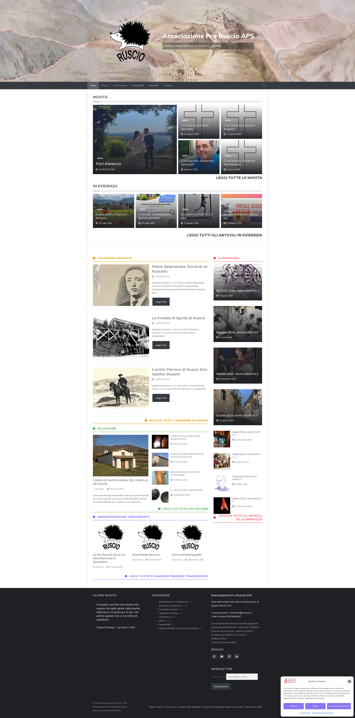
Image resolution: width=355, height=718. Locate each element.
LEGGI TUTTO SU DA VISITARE (185, 508)
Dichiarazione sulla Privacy (322, 713)
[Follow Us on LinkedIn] (236, 656)
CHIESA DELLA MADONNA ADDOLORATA (185, 437)
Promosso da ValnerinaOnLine (107, 710)
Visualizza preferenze (339, 706)
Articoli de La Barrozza (170, 605)
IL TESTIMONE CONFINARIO (186, 490)
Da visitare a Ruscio (168, 609)
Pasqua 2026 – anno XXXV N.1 (237, 332)
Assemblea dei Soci (146, 554)
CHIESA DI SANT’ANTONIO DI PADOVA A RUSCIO (187, 455)
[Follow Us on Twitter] (221, 656)
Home (93, 85)
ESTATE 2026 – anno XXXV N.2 (237, 290)
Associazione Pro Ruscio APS (208, 36)
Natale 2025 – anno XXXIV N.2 (237, 374)
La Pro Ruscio (120, 85)
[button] (349, 681)
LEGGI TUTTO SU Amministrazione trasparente (168, 576)
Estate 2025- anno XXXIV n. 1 (236, 415)
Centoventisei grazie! (186, 554)
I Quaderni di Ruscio (168, 613)
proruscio (100, 489)
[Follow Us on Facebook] (214, 656)
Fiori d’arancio (108, 164)
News (100, 158)
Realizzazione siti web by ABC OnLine (110, 707)
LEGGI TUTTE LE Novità (239, 178)
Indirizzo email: (218, 676)
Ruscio (105, 85)
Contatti (168, 85)
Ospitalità (154, 85)
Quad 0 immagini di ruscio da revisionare (178, 628)
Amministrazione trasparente (173, 601)
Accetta (293, 706)
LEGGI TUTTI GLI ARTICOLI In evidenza (224, 235)
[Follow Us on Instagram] (229, 656)
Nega (315, 706)
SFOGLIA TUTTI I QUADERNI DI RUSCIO (178, 420)
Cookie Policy (305, 713)
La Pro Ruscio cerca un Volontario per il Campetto (109, 558)
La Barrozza (165, 616)
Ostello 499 (138, 85)
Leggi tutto (161, 301)
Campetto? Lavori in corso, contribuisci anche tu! (241, 214)
